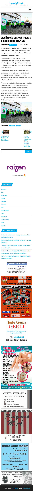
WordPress (15, 488)
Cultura (3, 198)
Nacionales (4, 216)
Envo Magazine (26, 488)
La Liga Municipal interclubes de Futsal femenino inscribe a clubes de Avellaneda (27, 141)
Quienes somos (5, 219)
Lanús (2, 213)
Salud (18, 125)
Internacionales (5, 210)
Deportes (3, 201)
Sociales (3, 225)
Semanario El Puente (16, 3)
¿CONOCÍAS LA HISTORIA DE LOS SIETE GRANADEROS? (5, 138)
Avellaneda (12, 125)
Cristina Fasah (24, 44)
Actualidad (3, 189)
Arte (2, 192)
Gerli (2, 207)
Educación (3, 204)
